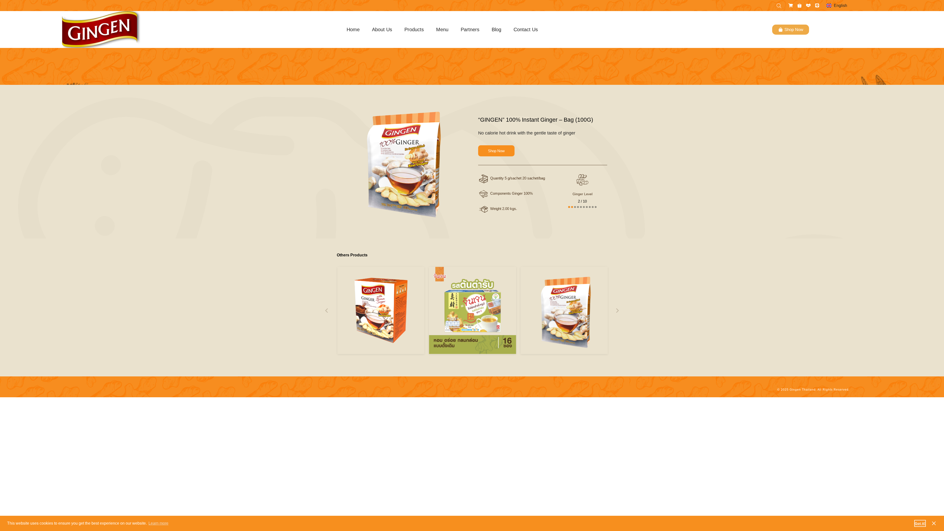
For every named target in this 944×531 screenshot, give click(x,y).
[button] (326, 310)
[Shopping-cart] (790, 5)
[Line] (817, 5)
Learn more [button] (158, 523)
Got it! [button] (920, 523)
